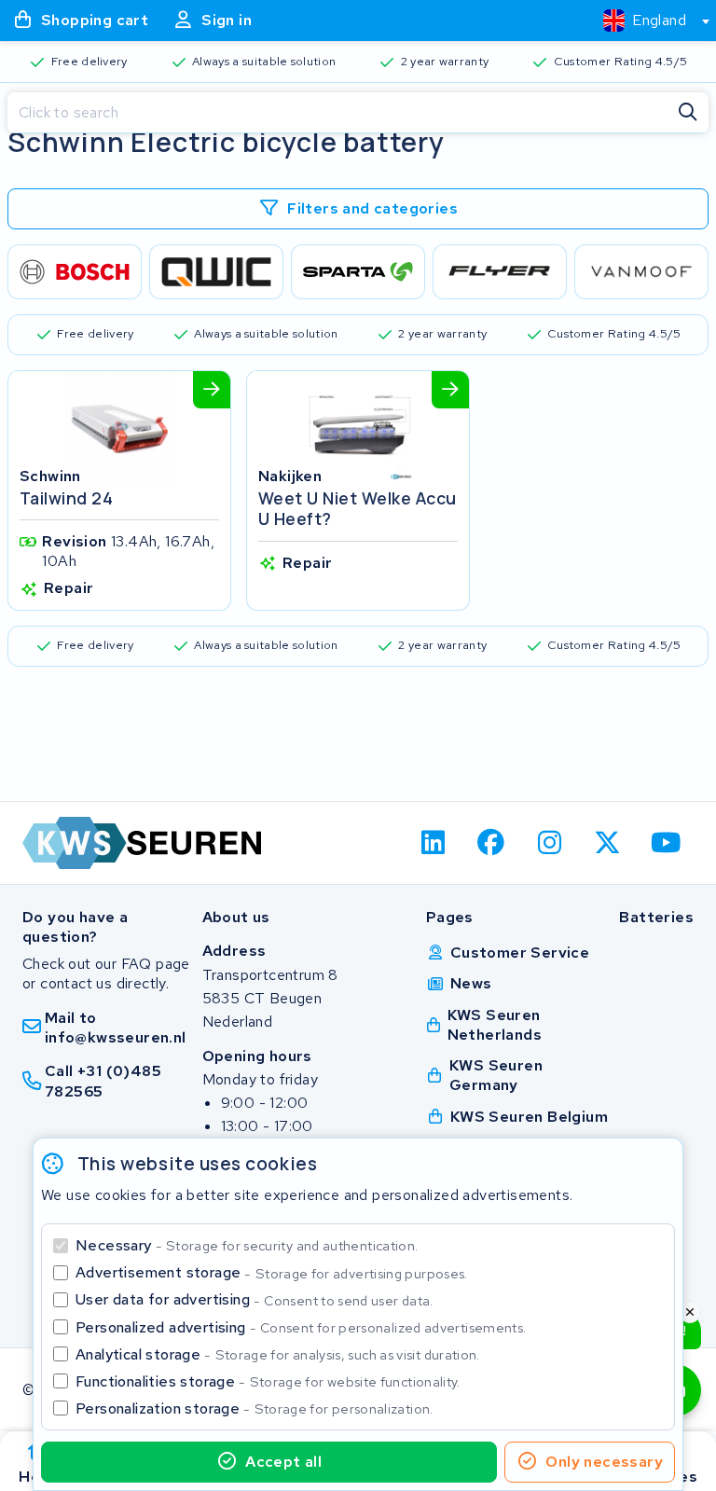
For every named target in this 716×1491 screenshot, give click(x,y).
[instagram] (549, 842)
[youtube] (666, 842)
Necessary (247, 1245)
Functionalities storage (268, 1381)
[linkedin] (433, 842)
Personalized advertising (301, 1327)
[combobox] (648, 20)
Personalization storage (255, 1408)
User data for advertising (255, 1299)
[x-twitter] (608, 842)
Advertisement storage (272, 1272)
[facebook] (491, 842)
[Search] (688, 112)
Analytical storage (278, 1354)
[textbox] (644, 20)
